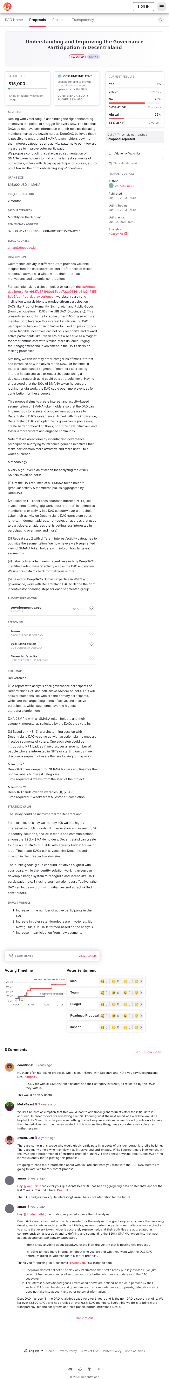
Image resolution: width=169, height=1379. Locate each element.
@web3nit (31, 1186)
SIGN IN (143, 6)
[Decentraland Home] (7, 6)
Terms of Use (89, 1351)
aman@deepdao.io (22, 248)
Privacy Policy (67, 1351)
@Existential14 (34, 1214)
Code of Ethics (135, 1351)
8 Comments (24, 955)
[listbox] (33, 1350)
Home (50, 1351)
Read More (84, 1317)
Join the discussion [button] (148, 1052)
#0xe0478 (116, 233)
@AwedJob (77, 1262)
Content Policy (112, 1351)
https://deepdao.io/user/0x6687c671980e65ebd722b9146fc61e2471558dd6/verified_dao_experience (52, 291)
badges (30, 1076)
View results (88, 956)
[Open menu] (161, 6)
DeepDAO (64, 1190)
